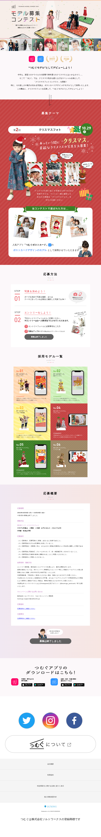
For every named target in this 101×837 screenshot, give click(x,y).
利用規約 (50, 775)
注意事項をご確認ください (26, 618)
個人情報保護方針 (50, 797)
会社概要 (50, 764)
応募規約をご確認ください (26, 608)
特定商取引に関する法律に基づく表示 (50, 786)
